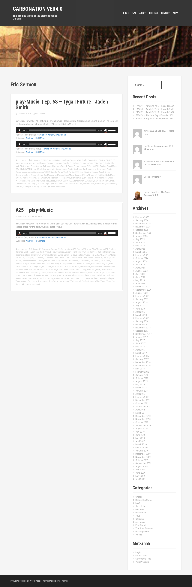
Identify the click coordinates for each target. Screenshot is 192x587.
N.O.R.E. (101, 175)
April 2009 (140, 479)
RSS (37, 138)
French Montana (29, 261)
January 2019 (141, 299)
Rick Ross (66, 275)
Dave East (20, 258)
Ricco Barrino (64, 178)
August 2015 (141, 381)
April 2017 (140, 350)
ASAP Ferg (76, 249)
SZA (96, 181)
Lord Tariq (74, 266)
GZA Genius (84, 261)
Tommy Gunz (21, 281)
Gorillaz (63, 261)
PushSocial (140, 525)
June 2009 (140, 473)
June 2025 (140, 242)
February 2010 (142, 447)
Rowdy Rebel (96, 275)
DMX (96, 163)
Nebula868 (20, 272)
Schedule (153, 13)
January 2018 (141, 321)
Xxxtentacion (88, 184)
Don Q (101, 163)
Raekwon (40, 275)
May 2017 (140, 346)
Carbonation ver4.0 (37, 9)
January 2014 (141, 391)
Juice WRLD (44, 172)
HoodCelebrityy (39, 169)
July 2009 (140, 469)
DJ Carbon (74, 163)
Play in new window (46, 135)
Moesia (52, 581)
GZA (18, 169)
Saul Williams (108, 275)
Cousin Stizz (78, 255)
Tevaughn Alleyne (106, 278)
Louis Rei (42, 175)
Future (70, 166)
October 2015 (141, 378)
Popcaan (104, 272)
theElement (40, 114)
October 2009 (141, 460)
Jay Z (85, 169)
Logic (35, 175)
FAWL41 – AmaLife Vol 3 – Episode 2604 (155, 106)
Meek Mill (28, 269)
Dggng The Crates (144, 500)
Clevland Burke (56, 255)
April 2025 (140, 249)
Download (61, 135)
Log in (138, 552)
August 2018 (141, 302)
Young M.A (28, 187)
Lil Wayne (56, 266)
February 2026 (142, 217)
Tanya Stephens (91, 278)
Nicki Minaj (110, 175)
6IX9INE (44, 160)
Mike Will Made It (89, 175)
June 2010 (140, 435)
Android (29, 138)
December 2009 (143, 454)
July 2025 (140, 239)
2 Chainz (34, 249)
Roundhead (85, 275)
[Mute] (105, 130)
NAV (110, 269)
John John (140, 506)
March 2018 (141, 315)
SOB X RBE (67, 181)
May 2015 (140, 384)
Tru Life (40, 184)
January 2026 (141, 220)
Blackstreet (44, 252)
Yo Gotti (19, 187)
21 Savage (35, 160)
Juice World (33, 172)
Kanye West (63, 172)
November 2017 (143, 327)
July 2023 (140, 274)
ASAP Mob (86, 249)
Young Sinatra (40, 187)
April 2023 (140, 283)
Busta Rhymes (82, 252)
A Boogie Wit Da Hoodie (59, 249)
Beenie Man (93, 160)
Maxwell (19, 269)
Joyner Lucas (21, 172)
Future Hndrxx (80, 166)
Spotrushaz (42, 278)
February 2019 (142, 296)
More (42, 138)
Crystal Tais (89, 255)
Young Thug (105, 281)
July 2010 (140, 432)
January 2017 (141, 359)
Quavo (18, 275)
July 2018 (140, 305)
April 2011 (140, 410)
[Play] (19, 130)
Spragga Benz (54, 278)
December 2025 (143, 223)
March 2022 (141, 286)
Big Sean (35, 252)
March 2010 (141, 444)
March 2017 (141, 353)
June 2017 (140, 343)
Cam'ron (24, 163)
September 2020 (143, 290)
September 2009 (143, 463)
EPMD (67, 258)
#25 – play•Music (34, 210)
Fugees (40, 261)
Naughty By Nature (100, 269)
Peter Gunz (52, 272)
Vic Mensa (64, 281)
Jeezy (108, 261)
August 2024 (141, 261)
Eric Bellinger (76, 258)
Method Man (62, 175)
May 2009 (140, 476)
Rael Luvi (48, 275)
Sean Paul (103, 178)
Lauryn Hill (37, 266)
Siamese (32, 278)
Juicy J (58, 263)
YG (80, 281)
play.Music (22, 160)
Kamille (54, 172)
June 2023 (140, 277)
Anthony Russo (69, 160)
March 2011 (141, 413)
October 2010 (141, 422)
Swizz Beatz (75, 278)
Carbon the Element (37, 163)
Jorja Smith (107, 169)
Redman (54, 178)
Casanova (51, 163)
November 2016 (143, 365)
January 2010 (141, 451)
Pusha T (111, 272)
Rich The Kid (92, 178)
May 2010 (140, 438)
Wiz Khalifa (70, 184)
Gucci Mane (112, 166)
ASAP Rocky (81, 160)
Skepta (23, 181)
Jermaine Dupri (94, 169)
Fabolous (47, 166)
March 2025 (141, 252)
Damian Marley (109, 255)
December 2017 (143, 324)
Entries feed (141, 555)
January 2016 (141, 375)
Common (68, 255)
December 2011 (143, 400)
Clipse (59, 163)
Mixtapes (139, 509)
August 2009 (141, 466)
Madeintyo (51, 175)
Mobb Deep (81, 269)
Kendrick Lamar (91, 172)
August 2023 (141, 271)
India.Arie (51, 169)
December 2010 (143, 416)
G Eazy (89, 166)
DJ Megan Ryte (86, 163)
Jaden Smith (67, 169)
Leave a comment (57, 187)
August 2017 (141, 337)
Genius (103, 166)
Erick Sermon (36, 166)
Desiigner (29, 258)
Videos (138, 535)
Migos (57, 269)
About (142, 13)
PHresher (83, 272)
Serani (24, 278)
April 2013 (140, 394)
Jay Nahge (94, 261)
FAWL (134, 13)
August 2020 (141, 293)
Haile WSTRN (26, 169)
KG (107, 263)
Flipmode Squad (59, 166)
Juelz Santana (48, 263)
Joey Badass (35, 263)
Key (103, 263)
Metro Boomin (75, 175)
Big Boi (102, 160)
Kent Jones (96, 263)
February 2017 (142, 356)
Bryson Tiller (70, 252)
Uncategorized (142, 531)
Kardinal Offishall (76, 172)
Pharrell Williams (29, 178)
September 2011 (143, 406)
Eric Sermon (25, 166)
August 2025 (141, 236)
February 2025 (142, 255)
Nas (89, 269)
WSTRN (79, 184)
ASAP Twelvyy (109, 249)
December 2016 (143, 362)
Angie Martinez (55, 160)
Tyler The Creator (57, 184)
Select (18, 278)
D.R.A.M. (98, 255)
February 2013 (142, 397)
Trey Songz (31, 184)
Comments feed (143, 559)
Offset (18, 178)
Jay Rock (78, 169)
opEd (137, 516)
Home (126, 13)
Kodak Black (104, 172)
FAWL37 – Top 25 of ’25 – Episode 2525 (154, 118)
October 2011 (141, 403)
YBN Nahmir (111, 184)
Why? (175, 13)
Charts (138, 497)
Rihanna (75, 275)
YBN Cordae (100, 184)
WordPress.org (142, 562)
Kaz (74, 263)
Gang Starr (55, 261)
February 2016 (142, 372)
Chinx (27, 255)
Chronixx (45, 255)
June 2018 (140, 309)
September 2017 (143, 334)
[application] (67, 130)
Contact (165, 13)
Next (28, 272)
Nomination (140, 512)
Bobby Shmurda (57, 252)
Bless (18, 163)
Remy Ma (57, 275)
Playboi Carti (93, 272)
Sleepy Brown (56, 181)
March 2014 (141, 387)
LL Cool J (28, 175)
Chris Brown (36, 255)
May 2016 (140, 368)
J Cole (58, 169)
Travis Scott (21, 184)
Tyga (47, 184)
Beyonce (19, 252)
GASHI (96, 166)
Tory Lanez (109, 181)
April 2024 (140, 268)
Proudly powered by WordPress (25, 581)
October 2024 (141, 258)
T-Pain (101, 181)
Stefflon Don (78, 181)
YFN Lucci (74, 281)
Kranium (19, 175)
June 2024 (140, 264)
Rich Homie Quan (78, 178)
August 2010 (141, 428)
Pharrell (61, 272)
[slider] (112, 130)
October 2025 (141, 230)
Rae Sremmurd (43, 178)
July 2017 (140, 340)
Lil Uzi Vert (46, 266)
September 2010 (143, 425)
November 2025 (143, 227)
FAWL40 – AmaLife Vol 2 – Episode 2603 (155, 109)
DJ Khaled (48, 258)
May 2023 (140, 280)
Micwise (49, 269)
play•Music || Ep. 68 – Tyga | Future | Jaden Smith (62, 105)
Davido (66, 163)
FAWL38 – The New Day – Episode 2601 (154, 115)
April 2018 (140, 312)
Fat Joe (106, 258)
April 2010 (140, 441)
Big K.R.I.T (110, 160)
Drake (107, 163)
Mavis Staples (109, 266)
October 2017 (141, 331)
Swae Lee (89, 181)
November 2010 (143, 419)
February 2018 (142, 318)
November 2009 (143, 457)
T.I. (83, 278)
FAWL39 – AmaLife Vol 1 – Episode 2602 (155, 112)
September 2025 (143, 233)
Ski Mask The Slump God (38, 181)
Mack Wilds (85, 266)
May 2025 (140, 245)
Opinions (139, 519)
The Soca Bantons (144, 528)
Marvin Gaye (96, 266)
